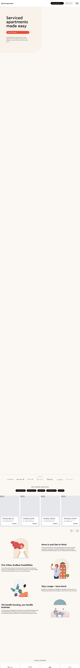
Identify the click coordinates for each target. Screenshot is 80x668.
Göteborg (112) (31, 490)
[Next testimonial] (77, 531)
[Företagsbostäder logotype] (7, 3)
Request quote (69, 3)
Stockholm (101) (20, 490)
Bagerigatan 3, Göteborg (49, 518)
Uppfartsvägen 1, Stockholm (70, 518)
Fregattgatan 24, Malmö (28, 518)
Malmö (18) (41, 490)
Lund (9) (61, 490)
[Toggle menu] (77, 3)
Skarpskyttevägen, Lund (8, 518)
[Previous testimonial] (71, 531)
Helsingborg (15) (51, 490)
